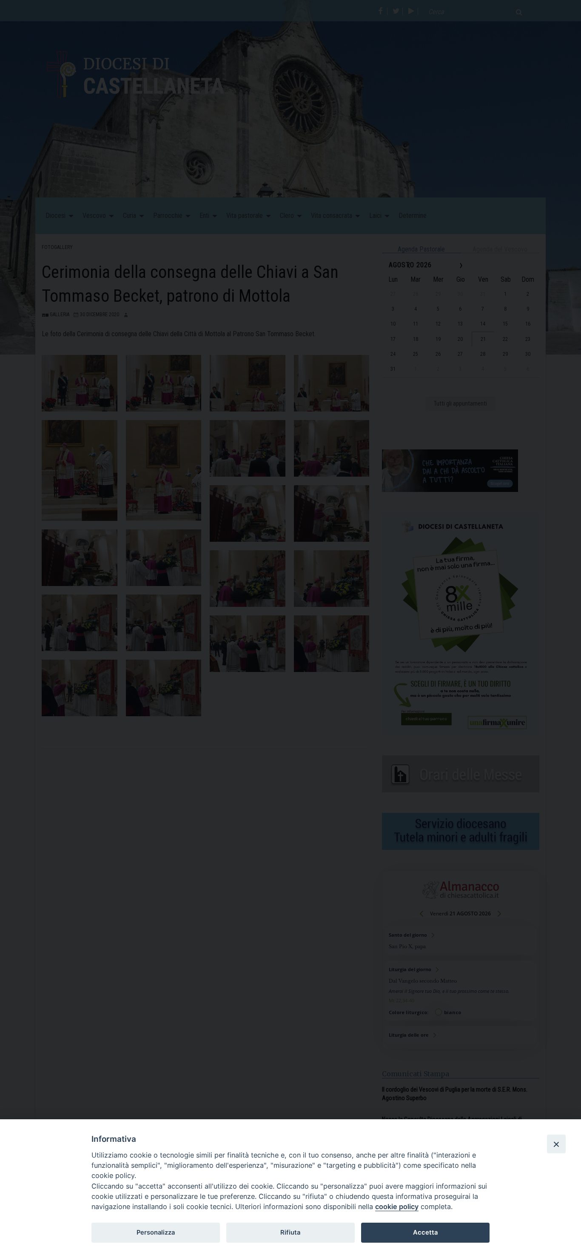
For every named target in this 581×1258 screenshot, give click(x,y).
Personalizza (156, 1232)
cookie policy (397, 1206)
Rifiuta (290, 1232)
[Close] (556, 1144)
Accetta (425, 1232)
